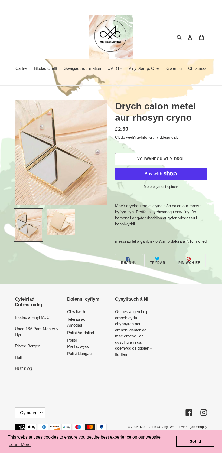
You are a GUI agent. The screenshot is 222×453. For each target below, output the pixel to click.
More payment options (161, 187)
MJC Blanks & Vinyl (154, 427)
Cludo (120, 137)
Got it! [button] (195, 441)
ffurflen (121, 354)
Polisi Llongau (79, 353)
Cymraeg (29, 413)
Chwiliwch (76, 311)
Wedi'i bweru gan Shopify (188, 427)
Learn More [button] (20, 444)
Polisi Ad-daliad (80, 332)
